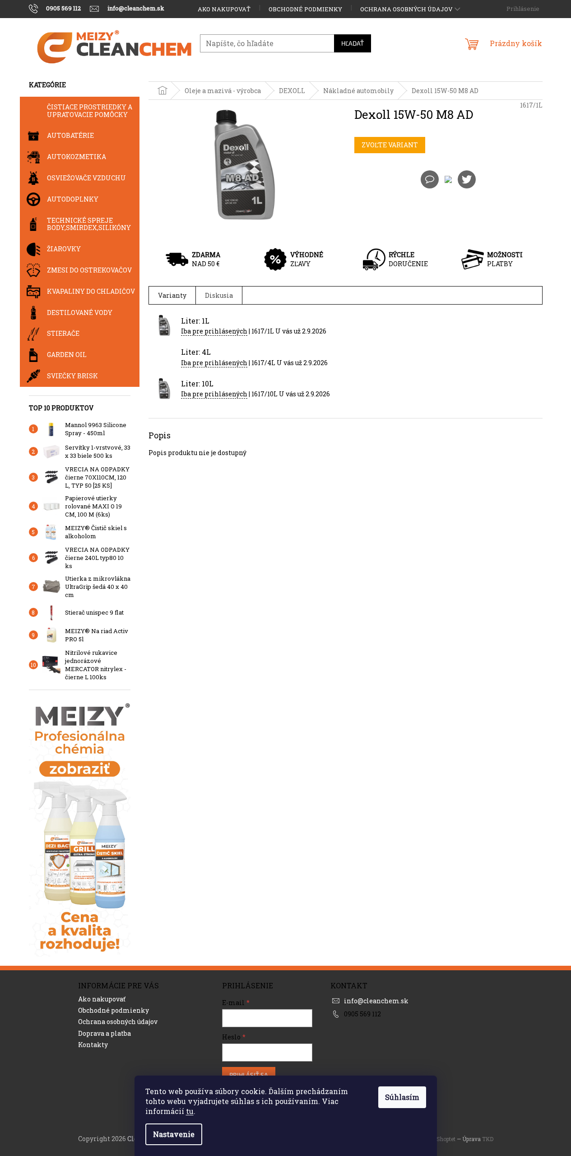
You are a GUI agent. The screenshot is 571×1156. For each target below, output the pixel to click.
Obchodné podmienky (305, 9)
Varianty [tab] (172, 295)
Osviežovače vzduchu (86, 178)
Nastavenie (174, 1134)
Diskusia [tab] (219, 295)
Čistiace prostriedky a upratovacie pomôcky (89, 111)
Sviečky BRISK (72, 375)
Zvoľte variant (390, 145)
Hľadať (352, 43)
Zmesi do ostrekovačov (89, 270)
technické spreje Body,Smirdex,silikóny (89, 224)
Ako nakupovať (224, 9)
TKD (487, 1138)
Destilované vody (79, 312)
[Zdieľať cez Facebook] (448, 178)
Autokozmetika (76, 156)
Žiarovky (64, 248)
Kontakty (93, 1044)
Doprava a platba (104, 1033)
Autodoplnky (72, 199)
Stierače (63, 333)
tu (190, 1111)
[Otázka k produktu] (430, 179)
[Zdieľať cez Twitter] (466, 178)
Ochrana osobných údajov (406, 9)
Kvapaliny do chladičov (91, 291)
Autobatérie (70, 135)
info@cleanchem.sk (376, 1000)
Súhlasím (402, 1097)
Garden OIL (67, 354)
